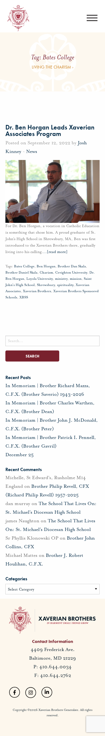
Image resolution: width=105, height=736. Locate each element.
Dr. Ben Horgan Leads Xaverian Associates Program (49, 130)
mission (76, 279)
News (31, 151)
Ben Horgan (46, 266)
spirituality (65, 285)
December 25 (19, 455)
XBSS (23, 297)
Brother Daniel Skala (21, 272)
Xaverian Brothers (37, 291)
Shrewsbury (46, 285)
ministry (61, 279)
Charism (46, 272)
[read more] (55, 252)
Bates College (24, 266)
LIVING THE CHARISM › (53, 67)
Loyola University (39, 279)
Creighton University (71, 272)
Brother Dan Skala (72, 266)
